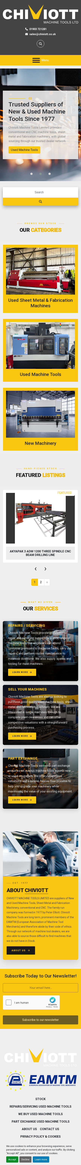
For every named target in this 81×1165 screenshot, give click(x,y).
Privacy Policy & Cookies (40, 1136)
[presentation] (35, 568)
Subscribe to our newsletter (40, 1020)
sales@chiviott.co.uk (42, 34)
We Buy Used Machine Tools (40, 1114)
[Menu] (36, 60)
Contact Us (49, 1129)
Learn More (20, 672)
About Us (18, 950)
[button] (31, 173)
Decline (25, 1159)
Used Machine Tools (24, 150)
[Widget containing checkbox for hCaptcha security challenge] (31, 1002)
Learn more (41, 1159)
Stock (40, 1099)
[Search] (40, 202)
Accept (12, 1159)
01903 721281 (38, 29)
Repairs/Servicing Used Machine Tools (40, 1106)
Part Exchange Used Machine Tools (41, 1121)
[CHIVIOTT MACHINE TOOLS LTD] (40, 1057)
